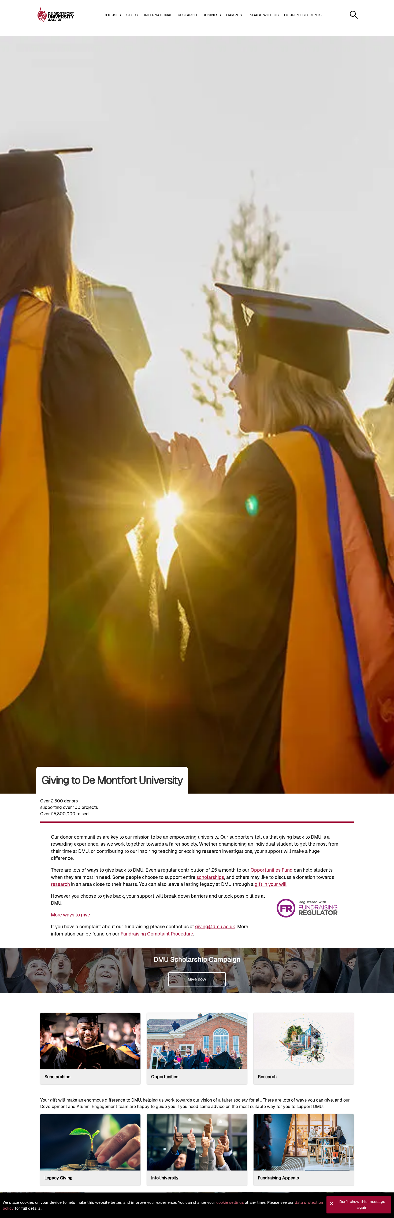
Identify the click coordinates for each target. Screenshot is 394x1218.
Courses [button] (112, 15)
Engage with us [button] (263, 15)
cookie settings (230, 1202)
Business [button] (211, 15)
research (60, 884)
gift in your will (271, 884)
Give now (197, 979)
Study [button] (132, 15)
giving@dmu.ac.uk (215, 926)
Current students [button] (303, 15)
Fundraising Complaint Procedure (157, 934)
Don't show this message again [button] (362, 1204)
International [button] (158, 15)
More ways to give (70, 915)
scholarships (210, 877)
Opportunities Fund (272, 870)
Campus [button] (234, 15)
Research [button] (187, 15)
